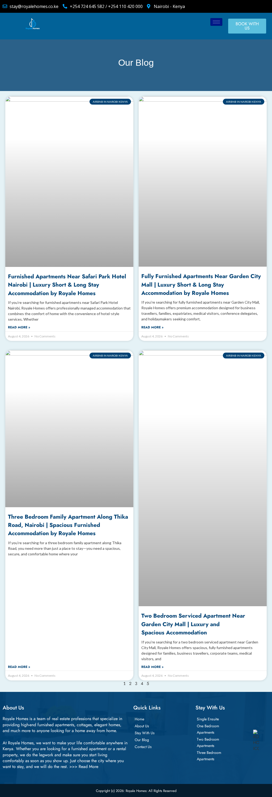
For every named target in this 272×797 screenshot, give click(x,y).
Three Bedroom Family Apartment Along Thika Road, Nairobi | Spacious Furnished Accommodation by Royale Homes (68, 525)
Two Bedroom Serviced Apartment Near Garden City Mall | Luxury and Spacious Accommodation (193, 624)
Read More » (19, 327)
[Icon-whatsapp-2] (254, 6)
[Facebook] (219, 6)
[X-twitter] (228, 6)
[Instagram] (236, 6)
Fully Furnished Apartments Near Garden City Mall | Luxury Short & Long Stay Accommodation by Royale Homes (201, 284)
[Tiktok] (245, 6)
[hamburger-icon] (216, 22)
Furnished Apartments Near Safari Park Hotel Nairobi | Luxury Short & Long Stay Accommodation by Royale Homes (67, 284)
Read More (88, 766)
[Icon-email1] (263, 6)
